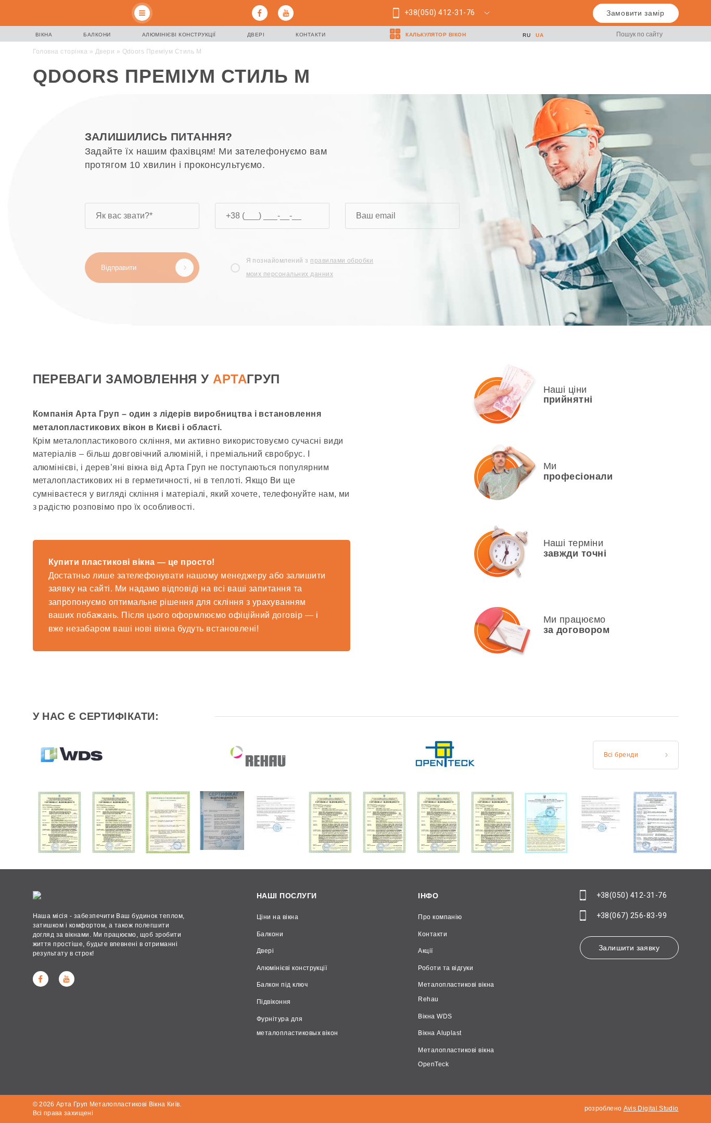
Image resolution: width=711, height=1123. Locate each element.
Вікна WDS (435, 1016)
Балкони (97, 34)
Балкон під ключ (282, 984)
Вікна (44, 34)
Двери (105, 51)
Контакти (310, 34)
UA (539, 35)
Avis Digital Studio (651, 1108)
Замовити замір (635, 13)
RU (526, 35)
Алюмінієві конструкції (179, 34)
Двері (256, 34)
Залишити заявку (629, 948)
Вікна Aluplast (440, 1033)
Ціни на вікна (277, 917)
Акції (425, 950)
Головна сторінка (60, 51)
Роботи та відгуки (445, 968)
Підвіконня (274, 1001)
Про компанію (440, 917)
